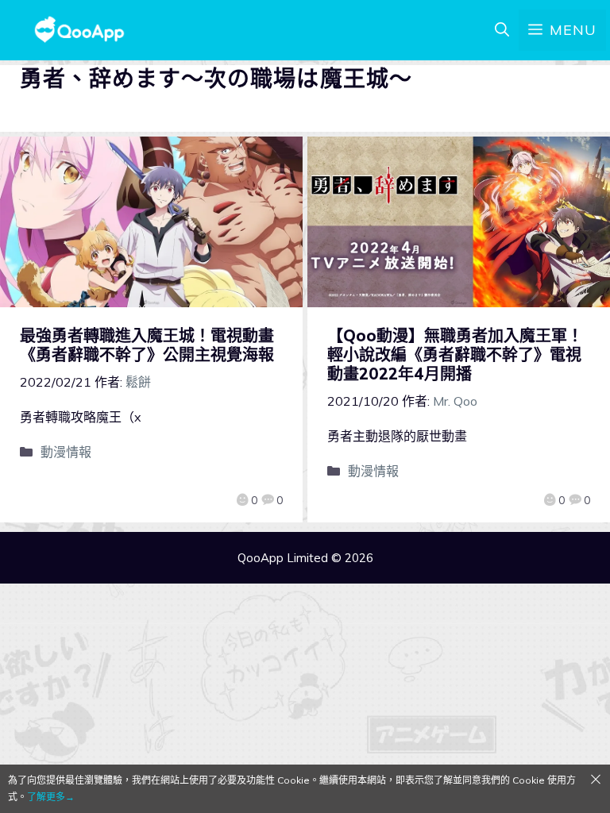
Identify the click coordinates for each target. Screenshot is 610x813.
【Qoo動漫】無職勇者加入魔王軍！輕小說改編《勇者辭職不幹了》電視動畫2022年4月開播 (455, 354)
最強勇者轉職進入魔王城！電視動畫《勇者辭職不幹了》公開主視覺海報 (155, 345)
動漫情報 (66, 452)
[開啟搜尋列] (502, 30)
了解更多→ (51, 797)
